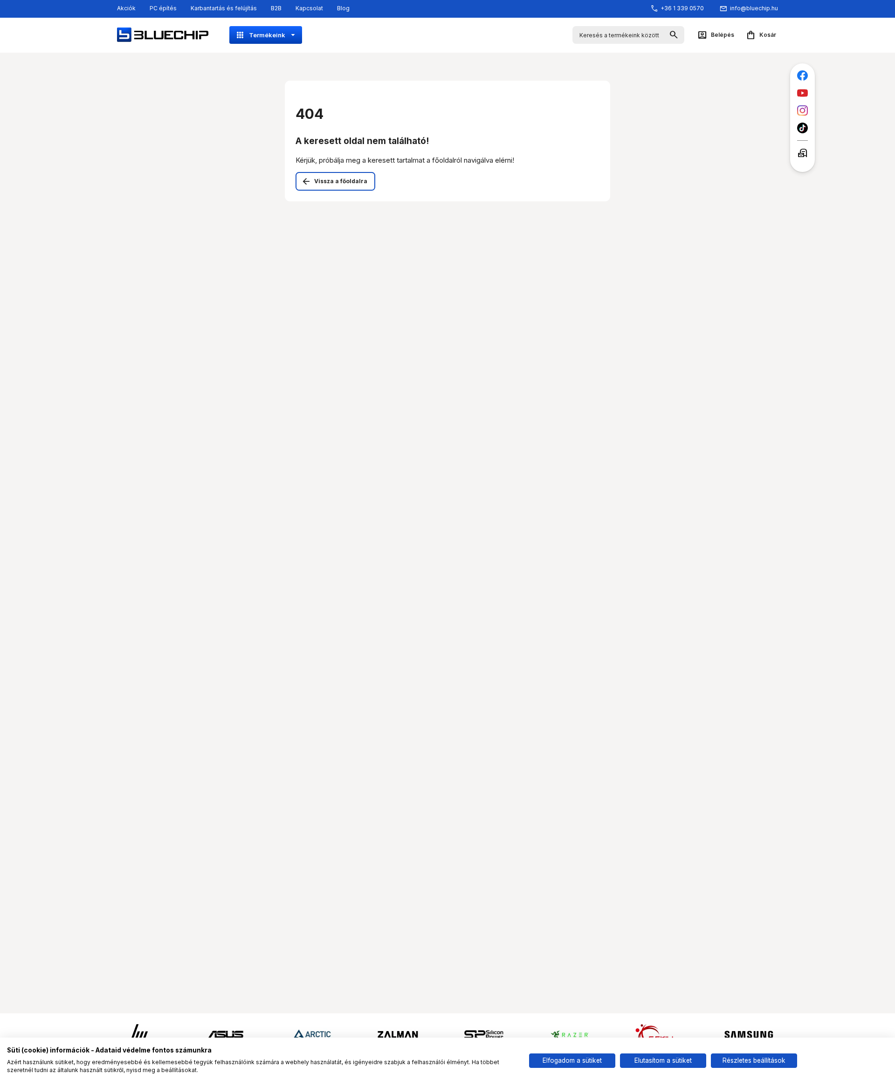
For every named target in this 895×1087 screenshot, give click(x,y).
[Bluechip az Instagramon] (802, 110)
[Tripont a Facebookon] (802, 75)
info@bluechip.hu (754, 8)
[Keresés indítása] (673, 35)
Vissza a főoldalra (340, 181)
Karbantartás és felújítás (224, 8)
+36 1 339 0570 (682, 8)
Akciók (126, 8)
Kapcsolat (309, 8)
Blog (343, 8)
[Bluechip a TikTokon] (802, 128)
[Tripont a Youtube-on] (802, 93)
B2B (276, 8)
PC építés (163, 8)
